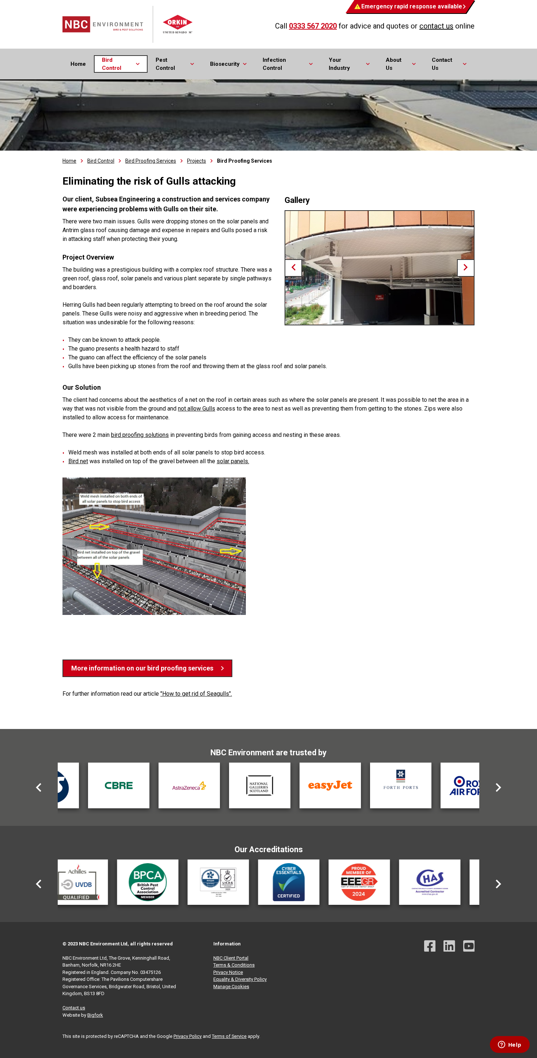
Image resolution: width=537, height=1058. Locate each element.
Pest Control (165, 64)
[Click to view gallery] (379, 267)
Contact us (73, 1007)
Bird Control (111, 64)
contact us (436, 26)
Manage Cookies (231, 986)
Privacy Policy (188, 1036)
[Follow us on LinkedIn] (449, 947)
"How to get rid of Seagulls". (196, 693)
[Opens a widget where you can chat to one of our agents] (510, 1045)
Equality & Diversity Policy (240, 979)
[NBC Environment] (128, 24)
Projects (196, 161)
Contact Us (442, 64)
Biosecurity (225, 64)
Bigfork (95, 1015)
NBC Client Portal (230, 958)
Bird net (78, 461)
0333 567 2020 (313, 26)
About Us (393, 64)
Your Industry (339, 64)
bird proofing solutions (140, 434)
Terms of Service (229, 1036)
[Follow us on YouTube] (469, 947)
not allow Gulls (196, 408)
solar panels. (233, 461)
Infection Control (274, 64)
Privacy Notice (228, 972)
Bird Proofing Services (150, 161)
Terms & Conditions (234, 965)
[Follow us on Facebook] (430, 947)
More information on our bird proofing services (142, 668)
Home (78, 64)
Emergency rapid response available (411, 6)
